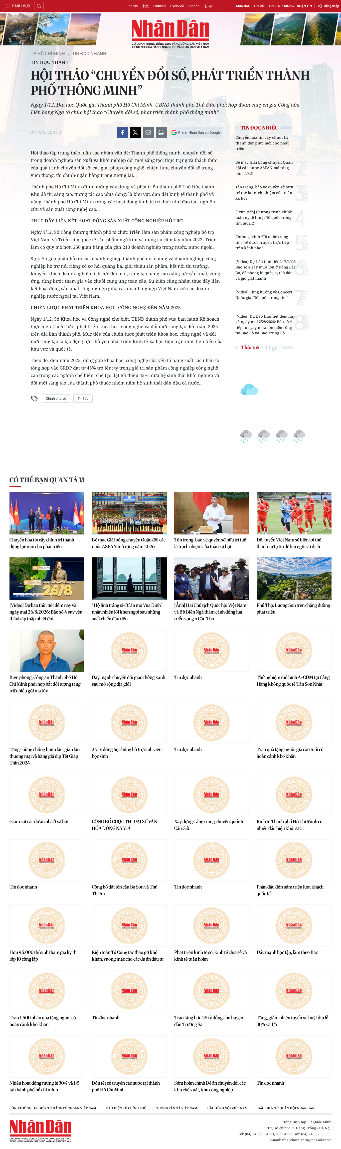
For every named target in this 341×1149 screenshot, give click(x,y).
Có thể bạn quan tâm (46, 480)
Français (159, 6)
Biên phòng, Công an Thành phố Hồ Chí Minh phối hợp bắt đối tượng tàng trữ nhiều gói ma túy (45, 684)
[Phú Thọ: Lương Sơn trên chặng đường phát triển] (294, 578)
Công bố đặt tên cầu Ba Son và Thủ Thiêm (125, 890)
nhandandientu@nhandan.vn (307, 1140)
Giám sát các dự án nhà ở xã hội (38, 821)
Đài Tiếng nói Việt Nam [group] (227, 1108)
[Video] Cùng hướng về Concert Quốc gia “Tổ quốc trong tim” (263, 294)
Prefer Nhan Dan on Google (199, 132)
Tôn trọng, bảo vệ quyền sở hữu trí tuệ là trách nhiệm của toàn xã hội (264, 192)
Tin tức (83, 398)
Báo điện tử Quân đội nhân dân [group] (286, 1108)
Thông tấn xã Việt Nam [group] (176, 1108)
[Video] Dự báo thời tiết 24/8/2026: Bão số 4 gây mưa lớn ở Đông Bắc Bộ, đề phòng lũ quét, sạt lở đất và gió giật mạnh (266, 270)
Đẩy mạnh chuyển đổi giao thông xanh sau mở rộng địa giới (128, 680)
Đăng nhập (331, 6)
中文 (145, 6)
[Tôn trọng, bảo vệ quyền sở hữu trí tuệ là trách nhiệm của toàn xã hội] (211, 513)
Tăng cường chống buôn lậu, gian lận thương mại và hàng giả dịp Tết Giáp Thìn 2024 (44, 756)
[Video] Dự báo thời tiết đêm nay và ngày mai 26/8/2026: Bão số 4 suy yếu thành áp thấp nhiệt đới (45, 612)
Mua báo (243, 6)
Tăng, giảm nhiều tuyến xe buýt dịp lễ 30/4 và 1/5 (292, 1021)
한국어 (209, 6)
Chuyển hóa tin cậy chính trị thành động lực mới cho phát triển (262, 143)
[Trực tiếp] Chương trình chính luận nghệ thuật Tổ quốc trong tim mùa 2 (264, 217)
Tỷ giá (272, 347)
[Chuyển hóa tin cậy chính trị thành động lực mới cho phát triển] (46, 513)
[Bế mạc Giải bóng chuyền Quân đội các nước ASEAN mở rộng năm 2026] (129, 513)
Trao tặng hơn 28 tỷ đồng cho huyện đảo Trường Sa (208, 1021)
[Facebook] (122, 132)
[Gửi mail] (148, 132)
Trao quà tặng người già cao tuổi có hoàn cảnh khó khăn (290, 753)
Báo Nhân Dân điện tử (170, 34)
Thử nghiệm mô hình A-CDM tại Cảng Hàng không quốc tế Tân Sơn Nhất (293, 680)
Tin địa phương (281, 6)
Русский (177, 6)
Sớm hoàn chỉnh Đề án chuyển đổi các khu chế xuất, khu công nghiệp (210, 1086)
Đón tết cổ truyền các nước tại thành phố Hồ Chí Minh (126, 1086)
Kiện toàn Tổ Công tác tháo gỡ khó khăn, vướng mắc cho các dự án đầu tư (128, 955)
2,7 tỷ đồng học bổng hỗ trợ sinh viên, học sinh (127, 753)
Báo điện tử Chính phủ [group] (126, 1108)
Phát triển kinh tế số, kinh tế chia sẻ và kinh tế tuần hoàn (210, 955)
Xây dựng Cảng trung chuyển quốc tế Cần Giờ (209, 825)
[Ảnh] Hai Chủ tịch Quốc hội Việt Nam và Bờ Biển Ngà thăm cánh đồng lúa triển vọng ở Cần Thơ (210, 612)
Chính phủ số (56, 398)
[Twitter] (135, 132)
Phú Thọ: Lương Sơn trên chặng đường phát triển (293, 608)
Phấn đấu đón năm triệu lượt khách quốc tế (290, 890)
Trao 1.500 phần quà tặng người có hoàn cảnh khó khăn (42, 1021)
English (132, 6)
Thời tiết (250, 347)
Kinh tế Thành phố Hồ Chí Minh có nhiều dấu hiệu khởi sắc (290, 825)
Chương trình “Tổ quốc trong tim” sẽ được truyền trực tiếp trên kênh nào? (262, 242)
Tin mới (259, 6)
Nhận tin (304, 6)
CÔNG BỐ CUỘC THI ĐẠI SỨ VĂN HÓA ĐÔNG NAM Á (124, 825)
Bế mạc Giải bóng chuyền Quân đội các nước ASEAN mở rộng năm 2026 (264, 168)
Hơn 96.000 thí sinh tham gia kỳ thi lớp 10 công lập (43, 955)
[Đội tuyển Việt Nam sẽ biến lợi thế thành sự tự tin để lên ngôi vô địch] (294, 513)
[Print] (161, 132)
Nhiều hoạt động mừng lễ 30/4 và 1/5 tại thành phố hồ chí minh (44, 1086)
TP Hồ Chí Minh (48, 53)
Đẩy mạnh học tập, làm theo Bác (287, 952)
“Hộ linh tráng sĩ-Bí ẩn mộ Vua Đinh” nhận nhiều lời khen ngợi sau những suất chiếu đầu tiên (127, 612)
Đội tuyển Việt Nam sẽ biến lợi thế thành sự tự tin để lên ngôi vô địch (289, 543)
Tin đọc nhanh (89, 53)
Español (194, 6)
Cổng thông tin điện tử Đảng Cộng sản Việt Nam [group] (52, 1108)
